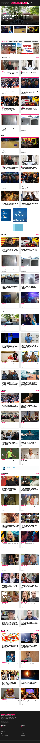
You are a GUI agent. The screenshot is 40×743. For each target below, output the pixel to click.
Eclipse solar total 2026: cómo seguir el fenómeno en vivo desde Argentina (29, 683)
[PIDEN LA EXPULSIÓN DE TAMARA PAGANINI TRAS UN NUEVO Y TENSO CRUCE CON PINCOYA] (30, 536)
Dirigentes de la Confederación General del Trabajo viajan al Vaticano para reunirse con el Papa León (9, 364)
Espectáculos (4, 487)
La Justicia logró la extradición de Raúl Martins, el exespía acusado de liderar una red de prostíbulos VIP (29, 346)
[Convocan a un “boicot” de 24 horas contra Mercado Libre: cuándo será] (30, 656)
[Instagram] (2, 3)
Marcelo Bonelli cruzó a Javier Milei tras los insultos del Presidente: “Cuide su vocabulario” (7, 36)
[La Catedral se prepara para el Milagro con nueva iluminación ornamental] (10, 196)
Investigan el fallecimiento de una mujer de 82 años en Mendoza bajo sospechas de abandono (16, 16)
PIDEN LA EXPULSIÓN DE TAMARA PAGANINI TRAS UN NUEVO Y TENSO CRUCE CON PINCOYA (28, 544)
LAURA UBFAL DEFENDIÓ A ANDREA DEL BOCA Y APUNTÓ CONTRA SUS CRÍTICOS (10, 544)
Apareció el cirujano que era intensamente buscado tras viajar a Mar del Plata (10, 73)
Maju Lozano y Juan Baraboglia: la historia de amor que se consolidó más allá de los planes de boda (10, 526)
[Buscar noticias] (31, 3)
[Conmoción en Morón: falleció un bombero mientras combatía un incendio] (33, 29)
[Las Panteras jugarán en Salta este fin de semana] (30, 416)
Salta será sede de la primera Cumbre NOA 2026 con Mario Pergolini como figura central (10, 664)
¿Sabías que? (4, 662)
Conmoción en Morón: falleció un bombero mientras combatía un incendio (32, 35)
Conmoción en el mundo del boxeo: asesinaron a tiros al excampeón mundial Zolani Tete (29, 406)
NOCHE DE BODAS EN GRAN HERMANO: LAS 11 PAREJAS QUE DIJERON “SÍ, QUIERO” (29, 526)
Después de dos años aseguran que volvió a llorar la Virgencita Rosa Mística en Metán (10, 701)
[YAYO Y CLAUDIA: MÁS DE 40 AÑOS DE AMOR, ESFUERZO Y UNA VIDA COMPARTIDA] (30, 499)
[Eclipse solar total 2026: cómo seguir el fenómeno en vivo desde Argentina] (30, 675)
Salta (3, 71)
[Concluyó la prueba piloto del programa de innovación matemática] (30, 196)
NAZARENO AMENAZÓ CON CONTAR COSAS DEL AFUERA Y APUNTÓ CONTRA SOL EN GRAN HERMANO (29, 489)
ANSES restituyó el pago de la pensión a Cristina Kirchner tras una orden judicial (29, 73)
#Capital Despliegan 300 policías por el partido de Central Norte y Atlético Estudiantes (9, 424)
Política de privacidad (4, 735)
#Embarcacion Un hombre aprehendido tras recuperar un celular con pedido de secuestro (9, 128)
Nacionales (5, 13)
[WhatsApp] (8, 3)
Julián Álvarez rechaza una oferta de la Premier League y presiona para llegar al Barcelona (10, 461)
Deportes (3, 422)
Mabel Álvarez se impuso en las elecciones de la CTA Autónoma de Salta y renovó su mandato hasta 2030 (29, 91)
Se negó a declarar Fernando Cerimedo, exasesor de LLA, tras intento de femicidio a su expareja (29, 623)
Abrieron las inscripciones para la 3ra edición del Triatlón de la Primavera (28, 443)
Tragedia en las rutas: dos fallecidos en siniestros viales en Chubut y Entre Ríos (20, 35)
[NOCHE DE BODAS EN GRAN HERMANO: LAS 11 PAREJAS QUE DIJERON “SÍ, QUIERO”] (30, 518)
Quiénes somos (3, 728)
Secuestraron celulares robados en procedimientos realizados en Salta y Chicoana (28, 287)
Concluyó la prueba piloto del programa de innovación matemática (29, 204)
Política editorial (3, 733)
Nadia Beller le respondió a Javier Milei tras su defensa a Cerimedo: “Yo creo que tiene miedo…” (10, 586)
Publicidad (3, 731)
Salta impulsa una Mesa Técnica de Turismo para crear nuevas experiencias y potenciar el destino (10, 443)
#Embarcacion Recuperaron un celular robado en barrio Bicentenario (28, 128)
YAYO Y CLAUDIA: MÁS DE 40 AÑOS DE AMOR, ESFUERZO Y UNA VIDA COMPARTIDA (29, 508)
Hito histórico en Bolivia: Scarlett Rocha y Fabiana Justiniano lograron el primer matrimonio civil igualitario (10, 604)
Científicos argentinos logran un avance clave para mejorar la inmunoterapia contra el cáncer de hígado (10, 683)
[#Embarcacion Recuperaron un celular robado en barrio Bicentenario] (30, 120)
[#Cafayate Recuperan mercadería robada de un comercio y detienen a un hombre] (30, 101)
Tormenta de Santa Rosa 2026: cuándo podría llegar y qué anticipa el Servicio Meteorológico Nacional (29, 646)
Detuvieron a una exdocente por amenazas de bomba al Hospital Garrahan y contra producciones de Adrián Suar (10, 383)
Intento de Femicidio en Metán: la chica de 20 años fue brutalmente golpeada (29, 305)
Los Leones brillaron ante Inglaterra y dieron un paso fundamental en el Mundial (10, 91)
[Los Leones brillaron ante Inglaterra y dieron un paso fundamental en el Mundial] (10, 83)
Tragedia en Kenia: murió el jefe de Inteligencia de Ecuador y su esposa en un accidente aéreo (29, 568)
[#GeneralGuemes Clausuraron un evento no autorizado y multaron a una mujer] (10, 297)
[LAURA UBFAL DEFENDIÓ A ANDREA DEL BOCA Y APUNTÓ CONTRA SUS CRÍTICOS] (10, 536)
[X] (6, 3)
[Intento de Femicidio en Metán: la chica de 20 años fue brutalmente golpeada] (30, 297)
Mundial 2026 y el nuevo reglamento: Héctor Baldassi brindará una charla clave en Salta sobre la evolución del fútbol (29, 461)
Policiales (23, 107)
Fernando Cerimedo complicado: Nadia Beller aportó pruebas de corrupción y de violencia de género (29, 604)
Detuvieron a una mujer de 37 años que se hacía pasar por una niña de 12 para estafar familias (29, 586)
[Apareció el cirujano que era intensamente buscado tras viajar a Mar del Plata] (10, 65)
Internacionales (5, 565)
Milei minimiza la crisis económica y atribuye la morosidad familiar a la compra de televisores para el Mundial (10, 346)
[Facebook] (4, 3)
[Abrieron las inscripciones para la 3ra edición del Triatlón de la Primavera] (30, 435)
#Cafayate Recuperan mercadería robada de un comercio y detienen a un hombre (29, 109)
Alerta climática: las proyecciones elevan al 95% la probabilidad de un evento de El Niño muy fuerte (10, 646)
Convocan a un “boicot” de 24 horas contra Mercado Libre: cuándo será (28, 664)
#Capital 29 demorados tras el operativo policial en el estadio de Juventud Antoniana (10, 287)
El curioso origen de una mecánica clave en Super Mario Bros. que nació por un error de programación (29, 701)
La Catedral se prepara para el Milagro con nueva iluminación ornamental (10, 204)
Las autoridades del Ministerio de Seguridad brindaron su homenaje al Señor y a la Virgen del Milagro (9, 109)
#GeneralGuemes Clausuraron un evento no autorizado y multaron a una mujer (10, 305)
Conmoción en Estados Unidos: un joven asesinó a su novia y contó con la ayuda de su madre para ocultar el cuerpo (10, 568)
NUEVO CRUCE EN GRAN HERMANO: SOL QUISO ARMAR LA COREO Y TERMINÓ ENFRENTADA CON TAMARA (10, 508)
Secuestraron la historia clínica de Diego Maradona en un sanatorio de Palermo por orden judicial (10, 250)
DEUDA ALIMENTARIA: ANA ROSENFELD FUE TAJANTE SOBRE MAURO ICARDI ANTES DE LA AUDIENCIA (10, 489)
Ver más (37, 57)
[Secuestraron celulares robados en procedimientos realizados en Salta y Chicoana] (30, 279)
